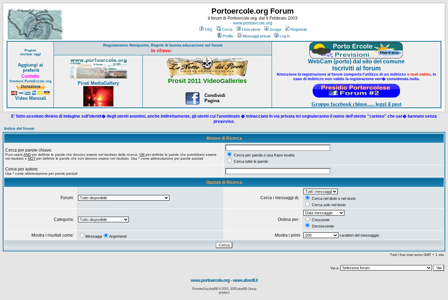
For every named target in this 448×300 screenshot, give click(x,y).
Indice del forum (19, 128)
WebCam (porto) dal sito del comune (356, 61)
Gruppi (275, 29)
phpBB (213, 289)
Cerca (227, 29)
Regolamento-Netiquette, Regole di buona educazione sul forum (163, 45)
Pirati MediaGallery (98, 83)
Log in (285, 36)
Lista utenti (251, 29)
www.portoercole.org (252, 23)
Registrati (298, 29)
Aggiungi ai (30, 65)
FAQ (208, 29)
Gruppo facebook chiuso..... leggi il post (356, 104)
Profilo (228, 36)
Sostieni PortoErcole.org (30, 81)
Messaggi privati (256, 36)
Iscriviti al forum (356, 68)
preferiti (30, 70)
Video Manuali (30, 98)
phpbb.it (224, 292)
